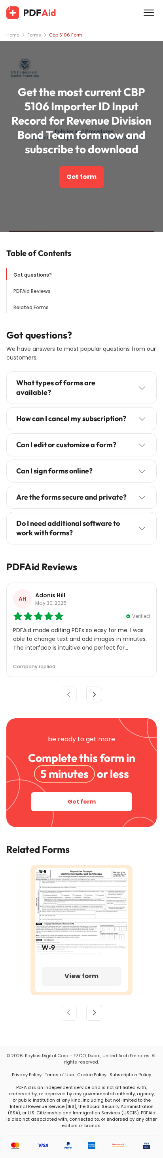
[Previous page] (69, 1013)
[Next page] (94, 1013)
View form (81, 976)
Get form (81, 176)
